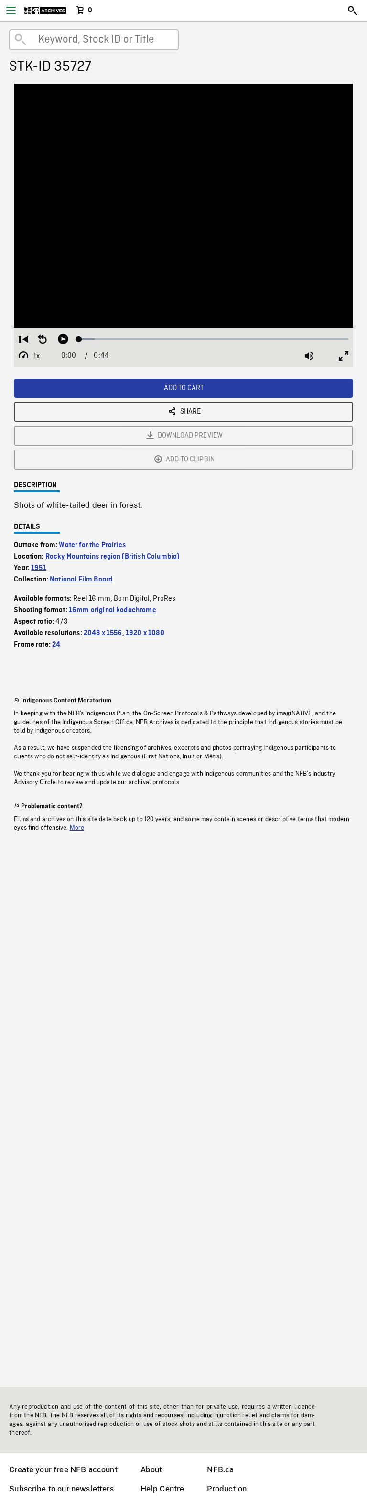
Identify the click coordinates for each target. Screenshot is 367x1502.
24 (56, 644)
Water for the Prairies (92, 545)
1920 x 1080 (145, 633)
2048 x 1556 (103, 633)
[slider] (213, 339)
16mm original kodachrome (112, 610)
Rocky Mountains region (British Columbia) (112, 556)
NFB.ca (220, 1469)
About (151, 1469)
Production (227, 1488)
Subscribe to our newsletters (61, 1488)
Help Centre (162, 1488)
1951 (38, 568)
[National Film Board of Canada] (45, 10)
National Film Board (81, 579)
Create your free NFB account (63, 1469)
